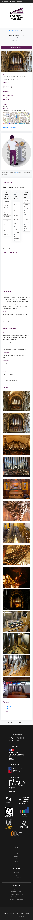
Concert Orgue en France (13, 708)
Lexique (16, 858)
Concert (10, 706)
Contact (16, 861)
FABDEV (5, 913)
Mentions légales (17, 911)
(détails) (16, 172)
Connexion (13, 1)
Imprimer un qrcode (16, 169)
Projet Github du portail (16, 889)
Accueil (16, 851)
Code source (6, 1)
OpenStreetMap (22, 123)
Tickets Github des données (16, 899)
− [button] (5, 117)
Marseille (4, 38)
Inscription (20, 1)
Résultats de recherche (13, 30)
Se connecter (16, 872)
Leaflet (15, 123)
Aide (17, 875)
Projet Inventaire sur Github (16, 894)
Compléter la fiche (17, 47)
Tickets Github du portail (16, 891)
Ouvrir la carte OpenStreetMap (9, 127)
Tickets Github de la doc (16, 896)
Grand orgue (24, 37)
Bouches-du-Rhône (13, 38)
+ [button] (5, 114)
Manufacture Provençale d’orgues (11, 76)
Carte (16, 853)
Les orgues (16, 856)
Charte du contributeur (16, 877)
